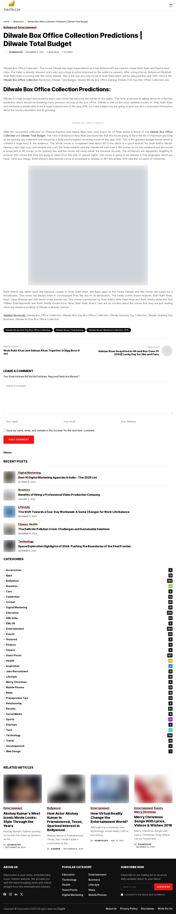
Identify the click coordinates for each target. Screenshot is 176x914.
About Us (111, 908)
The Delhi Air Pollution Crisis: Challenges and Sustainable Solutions (64, 529)
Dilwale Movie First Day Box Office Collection (28, 330)
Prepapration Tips (89, 698)
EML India (89, 618)
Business (89, 586)
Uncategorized (88, 745)
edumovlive (16, 52)
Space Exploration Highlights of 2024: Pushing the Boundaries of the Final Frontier (74, 546)
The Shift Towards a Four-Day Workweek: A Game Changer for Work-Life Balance (73, 512)
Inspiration (88, 666)
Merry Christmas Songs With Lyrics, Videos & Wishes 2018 (153, 821)
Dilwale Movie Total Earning (69, 330)
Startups (88, 724)
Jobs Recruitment (89, 671)
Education (89, 612)
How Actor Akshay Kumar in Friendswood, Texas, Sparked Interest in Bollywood (65, 821)
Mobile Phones (89, 687)
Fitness (88, 650)
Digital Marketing (89, 607)
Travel (89, 740)
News (89, 692)
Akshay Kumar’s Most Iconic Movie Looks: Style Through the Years (21, 819)
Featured (88, 639)
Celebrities (89, 596)
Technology (89, 735)
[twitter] (21, 894)
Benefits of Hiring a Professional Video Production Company (59, 494)
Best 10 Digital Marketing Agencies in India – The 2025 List (57, 477)
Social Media (89, 713)
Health (89, 660)
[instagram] (10, 894)
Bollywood (18, 21)
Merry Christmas (88, 682)
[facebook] (4, 894)
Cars (88, 591)
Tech (88, 729)
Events (89, 634)
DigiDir (61, 908)
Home (6, 21)
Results (89, 708)
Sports (89, 719)
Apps (89, 575)
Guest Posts (89, 655)
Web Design (88, 751)
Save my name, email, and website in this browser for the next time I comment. (51, 430)
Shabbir (55, 849)
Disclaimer (147, 908)
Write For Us (165, 908)
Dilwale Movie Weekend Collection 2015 (109, 330)
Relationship (88, 703)
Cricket (89, 602)
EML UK (88, 623)
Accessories (88, 570)
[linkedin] (16, 894)
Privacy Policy (129, 908)
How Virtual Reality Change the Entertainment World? (109, 817)
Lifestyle (89, 676)
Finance (88, 644)
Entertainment (89, 628)
